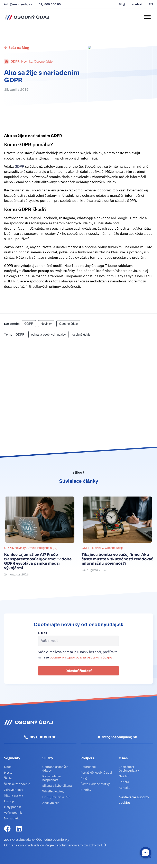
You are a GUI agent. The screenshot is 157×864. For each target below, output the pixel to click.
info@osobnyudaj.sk (18, 4)
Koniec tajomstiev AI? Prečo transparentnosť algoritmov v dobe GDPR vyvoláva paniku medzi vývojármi (38, 561)
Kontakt (136, 4)
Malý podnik (12, 807)
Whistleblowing (53, 791)
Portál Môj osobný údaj (96, 772)
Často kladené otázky (95, 784)
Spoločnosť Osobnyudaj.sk (129, 768)
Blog (122, 4)
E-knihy (86, 790)
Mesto (8, 772)
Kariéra (124, 782)
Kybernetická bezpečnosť (51, 778)
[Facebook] (7, 828)
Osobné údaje (43, 61)
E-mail (42, 633)
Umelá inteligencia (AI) (42, 547)
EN (151, 4)
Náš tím (124, 776)
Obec (7, 767)
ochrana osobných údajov (48, 334)
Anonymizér (50, 803)
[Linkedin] (19, 828)
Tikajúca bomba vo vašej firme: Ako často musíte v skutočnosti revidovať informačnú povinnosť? (117, 559)
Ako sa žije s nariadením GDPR (42, 76)
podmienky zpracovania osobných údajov (81, 657)
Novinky (26, 61)
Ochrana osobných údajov (55, 768)
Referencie (88, 767)
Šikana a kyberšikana (57, 786)
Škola (8, 778)
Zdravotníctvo (13, 790)
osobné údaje (81, 334)
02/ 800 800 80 (50, 4)
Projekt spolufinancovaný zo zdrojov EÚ (75, 845)
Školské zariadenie (17, 784)
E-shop (9, 801)
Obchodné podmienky (52, 840)
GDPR (15, 61)
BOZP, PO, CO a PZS (56, 797)
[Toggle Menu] (147, 17)
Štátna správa (13, 795)
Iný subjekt (12, 818)
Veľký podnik (13, 813)
